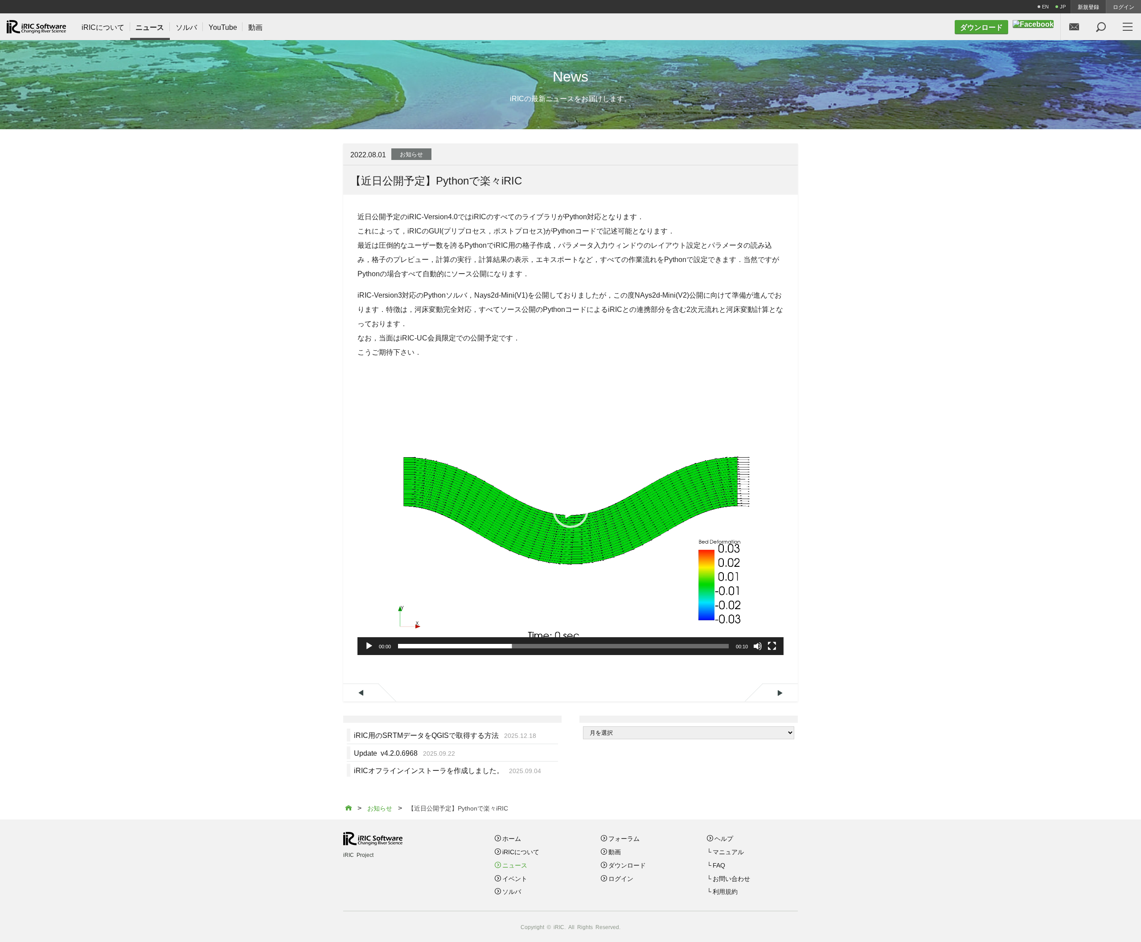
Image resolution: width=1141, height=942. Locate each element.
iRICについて (520, 851)
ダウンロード (627, 865)
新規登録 (1088, 6)
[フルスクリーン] (772, 646)
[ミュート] (757, 646)
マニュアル (728, 851)
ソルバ (511, 891)
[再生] (369, 646)
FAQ (719, 865)
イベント (514, 878)
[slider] (563, 646)
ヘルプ (723, 838)
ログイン (1123, 6)
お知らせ (411, 154)
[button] (570, 510)
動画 (614, 851)
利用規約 (725, 891)
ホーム (511, 838)
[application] (570, 510)
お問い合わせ (731, 878)
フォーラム (624, 838)
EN (1045, 6)
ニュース (514, 865)
